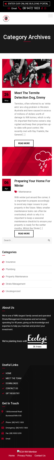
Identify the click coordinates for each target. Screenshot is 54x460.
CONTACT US (12, 388)
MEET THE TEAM (13, 378)
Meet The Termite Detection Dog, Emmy (29, 95)
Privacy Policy (24, 455)
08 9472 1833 (31, 8)
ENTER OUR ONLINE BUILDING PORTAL (28, 3)
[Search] (49, 240)
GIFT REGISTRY (13, 393)
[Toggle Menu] (50, 15)
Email (14, 8)
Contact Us (40, 455)
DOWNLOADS (12, 383)
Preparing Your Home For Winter (32, 183)
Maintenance (25, 191)
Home (8, 373)
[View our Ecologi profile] (37, 345)
